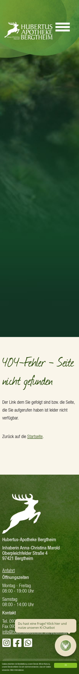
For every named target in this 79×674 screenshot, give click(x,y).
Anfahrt (8, 571)
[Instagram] (6, 645)
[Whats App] (28, 645)
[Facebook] (17, 645)
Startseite (35, 437)
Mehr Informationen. (17, 670)
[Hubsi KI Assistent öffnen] (65, 645)
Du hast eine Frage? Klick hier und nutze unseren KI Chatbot (42, 625)
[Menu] (63, 25)
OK (66, 665)
